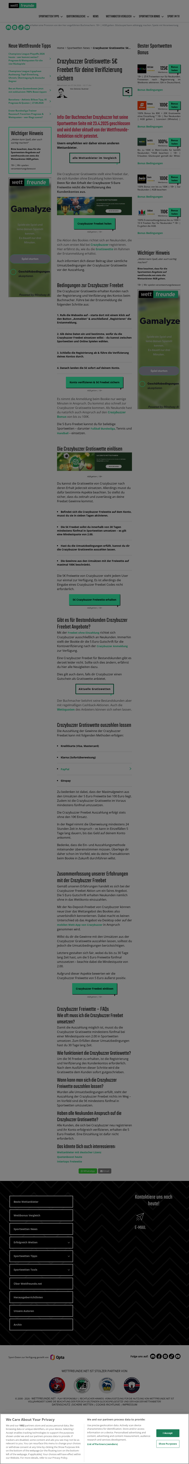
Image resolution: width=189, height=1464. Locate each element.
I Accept (168, 1433)
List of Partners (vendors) (102, 1444)
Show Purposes (168, 1443)
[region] (94, 1439)
